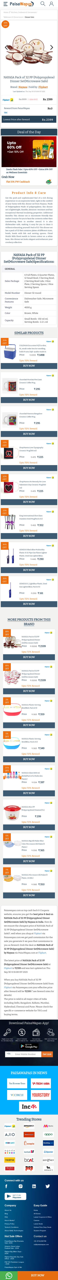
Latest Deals (38, 1224)
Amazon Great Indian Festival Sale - (12, 1247)
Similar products (29, 333)
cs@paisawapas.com (41, 1244)
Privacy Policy (9, 1224)
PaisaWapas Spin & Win (13, 1267)
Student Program (40, 1230)
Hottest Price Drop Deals (42, 1227)
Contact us (40, 1236)
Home (36, 1210)
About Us (8, 1210)
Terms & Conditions (11, 1227)
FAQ (6, 1217)
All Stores (37, 1213)
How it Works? (10, 1220)
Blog (6, 1213)
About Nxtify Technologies (14, 1230)
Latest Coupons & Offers (43, 1217)
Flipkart (43, 87)
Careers (36, 1220)
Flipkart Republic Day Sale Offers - (14, 1257)
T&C (6, 113)
